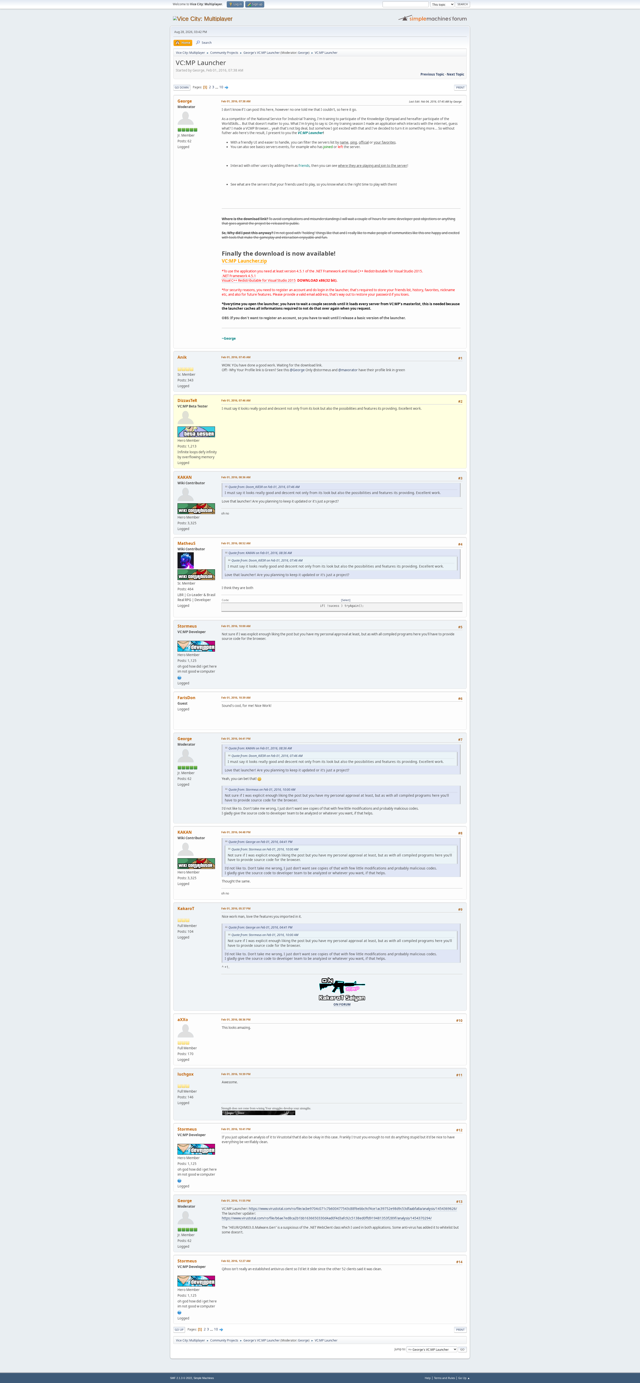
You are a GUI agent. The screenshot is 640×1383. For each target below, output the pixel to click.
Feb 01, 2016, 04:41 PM (235, 738)
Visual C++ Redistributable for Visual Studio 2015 (259, 280)
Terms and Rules (444, 1378)
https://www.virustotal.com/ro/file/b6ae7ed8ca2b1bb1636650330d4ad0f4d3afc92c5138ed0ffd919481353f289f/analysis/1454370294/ (327, 1218)
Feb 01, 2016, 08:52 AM (235, 543)
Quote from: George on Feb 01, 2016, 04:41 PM (260, 842)
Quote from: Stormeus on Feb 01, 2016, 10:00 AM (261, 789)
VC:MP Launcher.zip (244, 261)
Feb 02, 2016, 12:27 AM (235, 1261)
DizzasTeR (187, 400)
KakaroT (186, 908)
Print (460, 87)
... (217, 87)
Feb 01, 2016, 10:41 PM (235, 1129)
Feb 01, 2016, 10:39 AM (235, 697)
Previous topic (432, 74)
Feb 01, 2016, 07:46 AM (235, 400)
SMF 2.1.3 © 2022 (181, 1377)
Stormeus (187, 626)
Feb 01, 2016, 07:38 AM (235, 101)
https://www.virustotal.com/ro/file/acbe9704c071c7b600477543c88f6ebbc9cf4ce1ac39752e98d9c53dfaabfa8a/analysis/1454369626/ (353, 1208)
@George (297, 370)
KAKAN (185, 477)
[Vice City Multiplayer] (180, 677)
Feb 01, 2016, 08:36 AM (235, 477)
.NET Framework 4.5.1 (239, 276)
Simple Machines (204, 1377)
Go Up (179, 1329)
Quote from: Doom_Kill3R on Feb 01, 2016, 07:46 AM (264, 487)
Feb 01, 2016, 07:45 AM (235, 357)
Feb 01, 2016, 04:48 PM (235, 832)
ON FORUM (342, 1004)
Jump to (399, 1349)
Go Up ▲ (464, 1378)
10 (221, 87)
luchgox (186, 1074)
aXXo (183, 1019)
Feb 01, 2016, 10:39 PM (235, 1074)
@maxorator (348, 370)
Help (428, 1378)
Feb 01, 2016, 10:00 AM (235, 626)
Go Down (182, 87)
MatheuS (187, 543)
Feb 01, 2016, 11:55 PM (235, 1200)
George (303, 53)
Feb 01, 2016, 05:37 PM (235, 908)
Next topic (455, 74)
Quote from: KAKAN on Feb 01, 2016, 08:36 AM (260, 553)
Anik (182, 357)
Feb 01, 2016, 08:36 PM (235, 1019)
